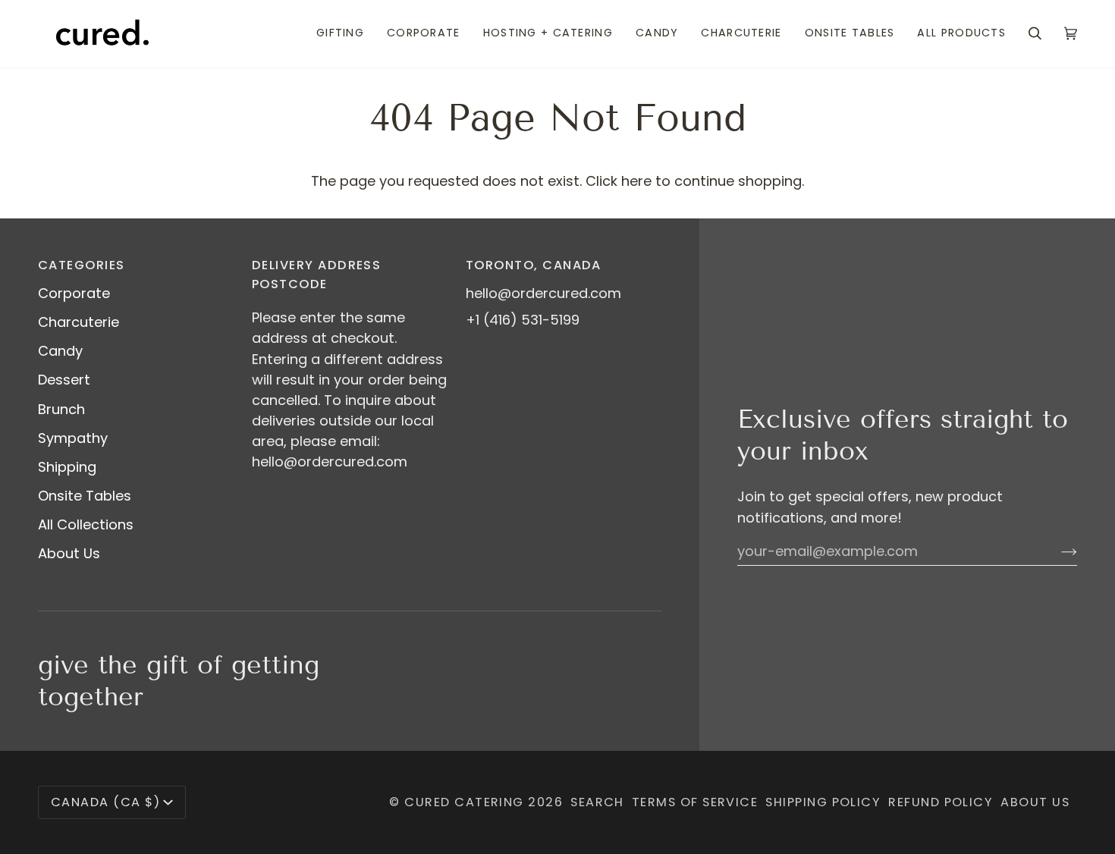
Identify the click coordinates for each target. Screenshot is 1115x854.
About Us (69, 553)
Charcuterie (78, 321)
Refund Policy (940, 802)
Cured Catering (463, 802)
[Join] (1057, 550)
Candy (60, 350)
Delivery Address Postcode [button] (316, 274)
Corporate (74, 293)
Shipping (67, 466)
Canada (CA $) (105, 802)
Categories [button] (81, 265)
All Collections (85, 524)
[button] (340, 34)
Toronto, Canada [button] (533, 265)
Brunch (61, 409)
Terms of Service (695, 802)
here (636, 180)
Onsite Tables (84, 495)
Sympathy (73, 438)
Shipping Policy (823, 802)
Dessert (64, 379)
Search (597, 802)
